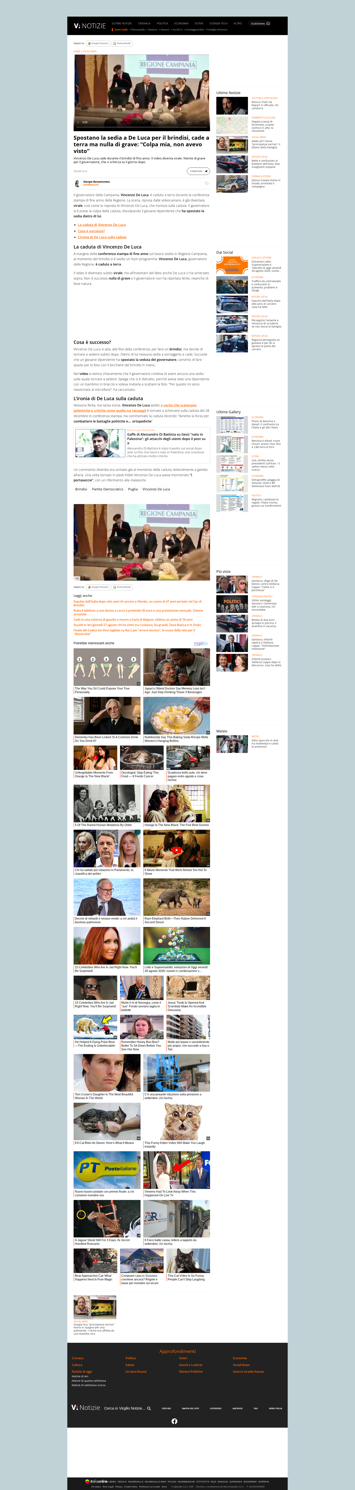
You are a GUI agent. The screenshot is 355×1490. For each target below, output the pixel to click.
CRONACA (144, 23)
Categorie (215, 1408)
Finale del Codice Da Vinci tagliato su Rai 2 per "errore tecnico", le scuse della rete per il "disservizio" (134, 632)
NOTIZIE (94, 25)
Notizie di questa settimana (89, 1380)
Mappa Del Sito (190, 1408)
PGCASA (172, 1482)
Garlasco (153, 29)
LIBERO (112, 1482)
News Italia (275, 1408)
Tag (256, 1408)
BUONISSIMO (250, 1482)
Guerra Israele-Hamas (248, 1371)
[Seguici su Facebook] (175, 1422)
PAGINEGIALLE (135, 1482)
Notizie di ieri (80, 1376)
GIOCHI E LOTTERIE (261, 257)
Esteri (183, 1358)
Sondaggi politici (195, 29)
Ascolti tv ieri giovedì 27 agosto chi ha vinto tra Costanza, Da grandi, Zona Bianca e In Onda (137, 625)
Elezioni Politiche (191, 1371)
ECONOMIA (181, 23)
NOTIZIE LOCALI (260, 157)
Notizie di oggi (82, 1371)
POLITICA (162, 23)
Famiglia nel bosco (217, 29)
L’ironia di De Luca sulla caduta (102, 237)
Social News (241, 1365)
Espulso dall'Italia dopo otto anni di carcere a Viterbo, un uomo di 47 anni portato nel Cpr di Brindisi (138, 603)
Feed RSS (166, 1408)
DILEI (213, 1482)
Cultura (77, 1365)
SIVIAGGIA (222, 1482)
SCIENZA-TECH (218, 23)
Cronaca (77, 1358)
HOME (77, 51)
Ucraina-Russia (136, 1371)
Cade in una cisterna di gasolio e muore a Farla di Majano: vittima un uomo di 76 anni (133, 620)
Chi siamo (96, 1487)
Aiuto (164, 1487)
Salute (130, 1365)
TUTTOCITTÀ (202, 1482)
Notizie (90, 1407)
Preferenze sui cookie (149, 1487)
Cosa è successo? (91, 231)
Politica (131, 1358)
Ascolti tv (178, 29)
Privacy (118, 1487)
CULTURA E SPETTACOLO (265, 98)
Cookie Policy (130, 1487)
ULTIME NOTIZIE (122, 23)
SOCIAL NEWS (89, 51)
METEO (255, 736)
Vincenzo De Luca (156, 489)
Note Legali (108, 1487)
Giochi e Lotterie (190, 1365)
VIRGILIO (122, 1482)
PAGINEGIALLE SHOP (155, 1482)
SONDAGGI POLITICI (262, 596)
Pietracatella (138, 29)
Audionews (258, 23)
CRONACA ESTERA (261, 176)
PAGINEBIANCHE (186, 1482)
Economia (240, 1358)
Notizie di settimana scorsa (88, 1385)
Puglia (133, 489)
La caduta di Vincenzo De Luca (102, 225)
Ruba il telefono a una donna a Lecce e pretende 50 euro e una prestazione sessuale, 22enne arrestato (138, 612)
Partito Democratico (107, 489)
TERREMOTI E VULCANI (263, 117)
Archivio (238, 1408)
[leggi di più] (206, 183)
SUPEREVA (263, 1482)
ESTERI (199, 23)
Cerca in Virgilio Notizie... (124, 1408)
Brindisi (81, 489)
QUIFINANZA (235, 1482)
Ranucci (165, 29)
